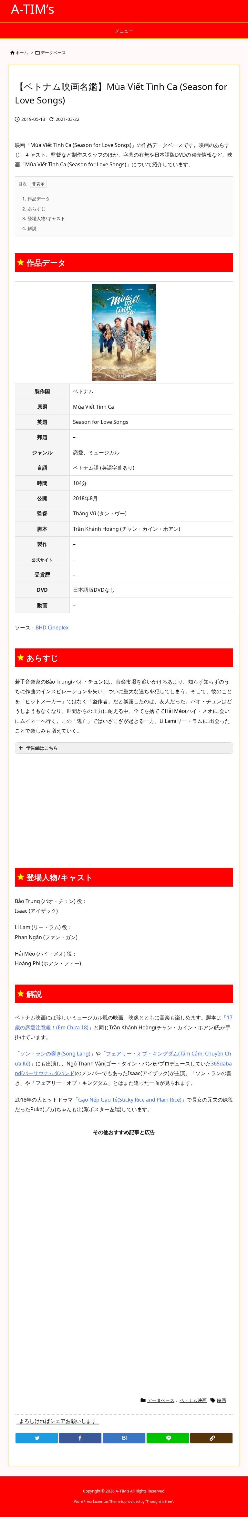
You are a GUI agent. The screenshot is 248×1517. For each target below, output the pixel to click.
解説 (29, 228)
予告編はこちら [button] (42, 748)
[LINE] (168, 1438)
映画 (221, 1400)
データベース (53, 52)
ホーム (22, 52)
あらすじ (34, 209)
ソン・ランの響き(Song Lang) (55, 1053)
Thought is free (159, 1501)
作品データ (36, 199)
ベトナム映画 (193, 1400)
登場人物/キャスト (43, 218)
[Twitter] (37, 1438)
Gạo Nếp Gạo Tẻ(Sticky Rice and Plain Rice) (129, 1099)
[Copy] (211, 1438)
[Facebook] (80, 1438)
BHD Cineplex (52, 627)
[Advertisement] (124, 807)
